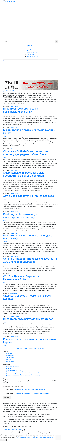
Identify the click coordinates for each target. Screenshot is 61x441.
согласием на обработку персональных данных (30, 389)
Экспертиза (30, 49)
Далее (42, 348)
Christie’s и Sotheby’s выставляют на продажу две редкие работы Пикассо (26, 153)
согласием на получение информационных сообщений (32, 393)
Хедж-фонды (10, 90)
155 (27, 348)
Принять (3, 440)
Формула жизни (32, 52)
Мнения (29, 51)
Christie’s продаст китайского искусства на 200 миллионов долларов (30, 260)
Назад (19, 348)
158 (35, 348)
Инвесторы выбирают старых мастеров (28, 318)
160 (39, 348)
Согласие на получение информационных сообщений (23, 376)
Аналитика (13, 274)
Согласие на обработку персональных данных (20, 374)
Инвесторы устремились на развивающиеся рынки (20, 110)
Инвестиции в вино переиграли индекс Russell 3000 (27, 237)
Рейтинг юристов (32, 56)
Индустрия (30, 45)
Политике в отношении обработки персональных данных (35, 437)
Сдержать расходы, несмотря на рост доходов (27, 297)
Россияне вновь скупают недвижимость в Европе (29, 341)
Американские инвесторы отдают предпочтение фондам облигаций (24, 174)
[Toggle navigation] (24, 59)
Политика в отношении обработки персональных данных (24, 372)
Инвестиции (30, 47)
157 (32, 348)
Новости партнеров (12, 366)
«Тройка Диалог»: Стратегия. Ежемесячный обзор (21, 278)
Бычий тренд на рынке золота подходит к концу (29, 131)
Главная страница (8, 92)
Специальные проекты (13, 370)
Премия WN (30, 54)
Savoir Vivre (10, 361)
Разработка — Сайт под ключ (12, 429)
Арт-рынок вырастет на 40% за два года (28, 195)
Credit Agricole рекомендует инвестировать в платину (20, 216)
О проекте (9, 368)
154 (25, 348)
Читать (5, 115)
